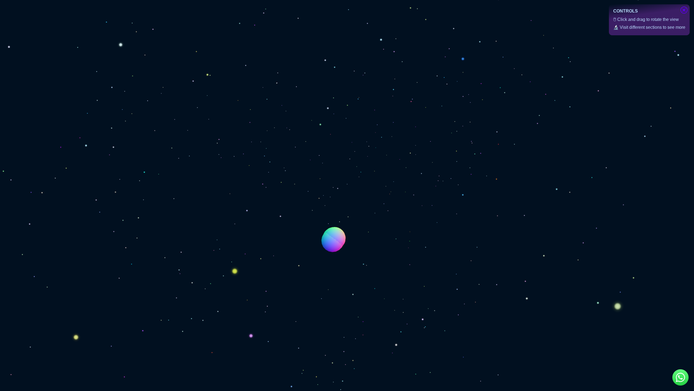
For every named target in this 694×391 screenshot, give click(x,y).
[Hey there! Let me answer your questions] (680, 377)
